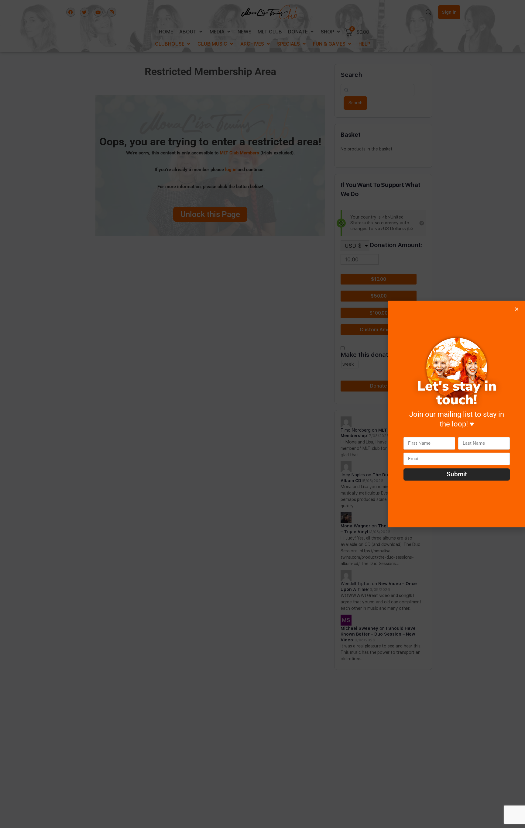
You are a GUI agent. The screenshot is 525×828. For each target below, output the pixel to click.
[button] (516, 309)
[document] (262, 414)
